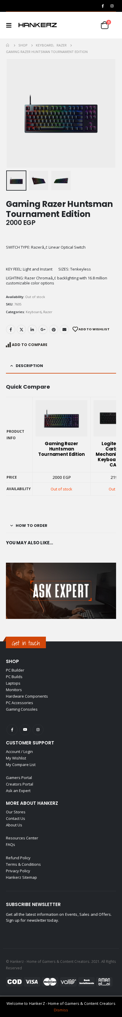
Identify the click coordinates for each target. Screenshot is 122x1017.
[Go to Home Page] (8, 45)
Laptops (13, 683)
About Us (14, 825)
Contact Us (15, 818)
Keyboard (33, 312)
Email (64, 329)
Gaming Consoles (22, 709)
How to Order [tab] (31, 525)
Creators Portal (19, 784)
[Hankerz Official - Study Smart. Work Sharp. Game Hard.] (37, 25)
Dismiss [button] (61, 1010)
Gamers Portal (19, 777)
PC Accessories (19, 702)
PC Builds (14, 676)
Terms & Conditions (23, 864)
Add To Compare (29, 344)
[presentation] (13, 113)
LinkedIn (32, 329)
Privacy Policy (18, 870)
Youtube (25, 729)
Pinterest (53, 329)
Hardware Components (27, 696)
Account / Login (19, 751)
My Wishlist (16, 758)
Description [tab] (29, 365)
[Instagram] (112, 6)
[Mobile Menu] (10, 25)
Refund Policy (18, 857)
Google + (43, 329)
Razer (47, 312)
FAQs (10, 844)
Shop (12, 661)
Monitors (14, 689)
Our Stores (15, 812)
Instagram (38, 729)
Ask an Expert (18, 790)
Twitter (21, 329)
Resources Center (22, 838)
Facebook (10, 329)
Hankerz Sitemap (21, 877)
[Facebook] (103, 6)
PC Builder (15, 670)
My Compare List (21, 764)
